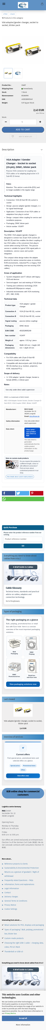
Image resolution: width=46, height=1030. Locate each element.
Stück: (4, 117)
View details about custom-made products (20, 476)
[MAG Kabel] (23, 5)
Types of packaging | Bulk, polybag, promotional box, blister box (23, 932)
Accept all (23, 1018)
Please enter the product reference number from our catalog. (22, 534)
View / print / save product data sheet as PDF (31, 433)
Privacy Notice (10, 1013)
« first (5, 14)
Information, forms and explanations (19, 884)
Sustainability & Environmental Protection (21, 868)
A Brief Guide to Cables (23, 567)
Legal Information (11, 888)
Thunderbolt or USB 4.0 (13, 952)
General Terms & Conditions (15, 901)
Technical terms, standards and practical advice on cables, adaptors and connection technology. (22, 594)
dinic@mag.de (34, 416)
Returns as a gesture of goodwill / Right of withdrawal (21, 874)
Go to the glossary (13, 601)
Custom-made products (14, 938)
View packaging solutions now (23, 684)
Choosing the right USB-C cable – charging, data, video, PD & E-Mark (24, 945)
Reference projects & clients (16, 864)
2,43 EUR (23, 728)
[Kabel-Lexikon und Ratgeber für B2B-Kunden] (23, 574)
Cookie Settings (10, 909)
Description (8, 149)
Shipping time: (7, 89)
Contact (7, 893)
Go (23, 546)
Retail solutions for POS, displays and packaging (24, 925)
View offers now (23, 776)
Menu (4, 4)
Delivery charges (11, 897)
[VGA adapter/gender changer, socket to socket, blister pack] (23, 48)
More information (23, 1025)
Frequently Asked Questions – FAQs (18, 880)
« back (12, 14)
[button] (6, 122)
